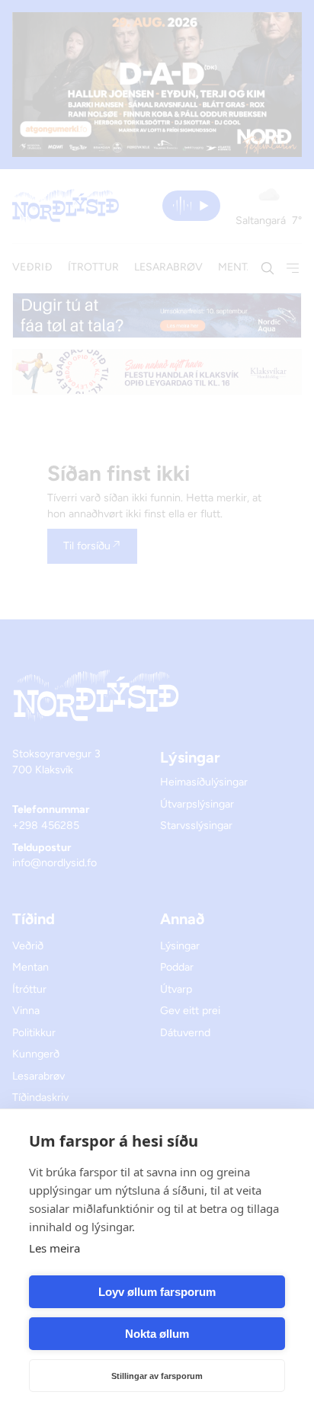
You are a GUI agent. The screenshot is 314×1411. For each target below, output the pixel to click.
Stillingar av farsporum (157, 1376)
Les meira (54, 1248)
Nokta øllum (157, 1333)
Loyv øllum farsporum (157, 1291)
